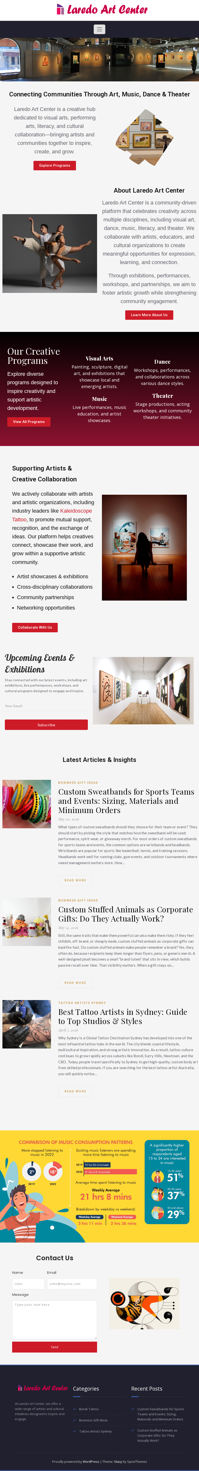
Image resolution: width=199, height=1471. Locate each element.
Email (51, 1272)
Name (17, 1272)
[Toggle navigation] (99, 29)
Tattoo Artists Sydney (82, 1003)
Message (20, 1294)
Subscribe (46, 724)
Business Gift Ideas (78, 783)
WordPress (91, 1461)
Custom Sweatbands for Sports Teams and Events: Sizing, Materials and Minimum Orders (126, 800)
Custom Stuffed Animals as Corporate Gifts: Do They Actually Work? (125, 914)
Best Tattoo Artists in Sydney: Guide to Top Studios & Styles (123, 1016)
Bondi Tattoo (89, 1409)
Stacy (118, 1461)
